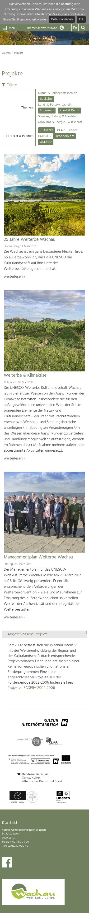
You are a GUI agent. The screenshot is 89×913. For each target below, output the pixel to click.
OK (81, 19)
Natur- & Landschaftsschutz (57, 93)
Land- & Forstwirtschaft (54, 105)
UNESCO (46, 142)
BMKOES (44, 136)
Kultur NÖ (46, 130)
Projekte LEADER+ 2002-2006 (31, 688)
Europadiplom (64, 136)
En (75, 28)
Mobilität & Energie (51, 122)
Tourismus (47, 110)
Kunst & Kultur (69, 110)
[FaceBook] (7, 863)
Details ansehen (62, 19)
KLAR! (61, 130)
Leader (72, 130)
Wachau (6, 53)
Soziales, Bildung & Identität (57, 116)
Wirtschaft (74, 122)
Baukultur (46, 99)
